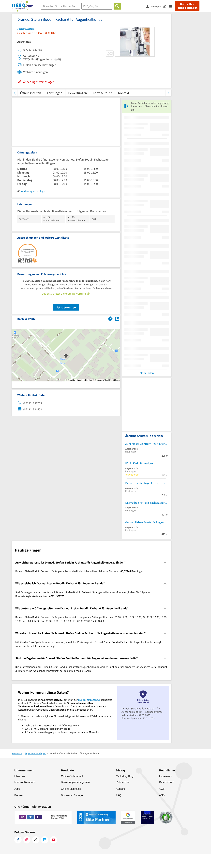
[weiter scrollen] (168, 92)
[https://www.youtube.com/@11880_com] (53, 839)
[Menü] (172, 6)
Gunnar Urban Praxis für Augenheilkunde (146, 522)
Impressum (165, 776)
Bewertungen (77, 93)
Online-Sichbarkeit (72, 776)
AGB (162, 788)
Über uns (19, 776)
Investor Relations (24, 782)
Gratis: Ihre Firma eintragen (187, 6)
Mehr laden (147, 373)
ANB (162, 795)
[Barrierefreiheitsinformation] (166, 6)
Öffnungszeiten (30, 93)
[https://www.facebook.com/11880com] (18, 839)
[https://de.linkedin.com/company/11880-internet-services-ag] (44, 839)
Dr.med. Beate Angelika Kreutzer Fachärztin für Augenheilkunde (146, 483)
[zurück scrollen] (14, 92)
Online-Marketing (71, 788)
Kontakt (123, 93)
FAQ (118, 795)
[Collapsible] (165, 562)
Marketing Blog (125, 776)
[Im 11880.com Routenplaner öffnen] (110, 318)
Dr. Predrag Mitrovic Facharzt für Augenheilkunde (146, 502)
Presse (18, 795)
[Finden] (117, 6)
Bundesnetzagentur (89, 699)
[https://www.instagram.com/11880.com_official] (26, 839)
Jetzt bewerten (66, 307)
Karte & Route (102, 93)
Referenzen (123, 782)
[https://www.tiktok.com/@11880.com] (35, 839)
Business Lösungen (72, 795)
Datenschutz (166, 782)
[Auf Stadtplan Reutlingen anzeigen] (117, 318)
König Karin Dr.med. (137, 463)
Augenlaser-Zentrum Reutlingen (145, 444)
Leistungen (54, 93)
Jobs (17, 788)
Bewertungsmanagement (75, 782)
